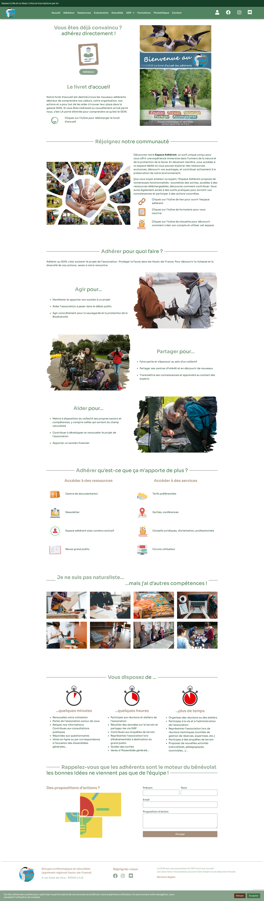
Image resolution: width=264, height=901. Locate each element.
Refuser (240, 895)
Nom (184, 788)
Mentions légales (166, 877)
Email (146, 800)
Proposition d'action (156, 811)
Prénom (147, 788)
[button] (88, 193)
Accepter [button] (253, 895)
